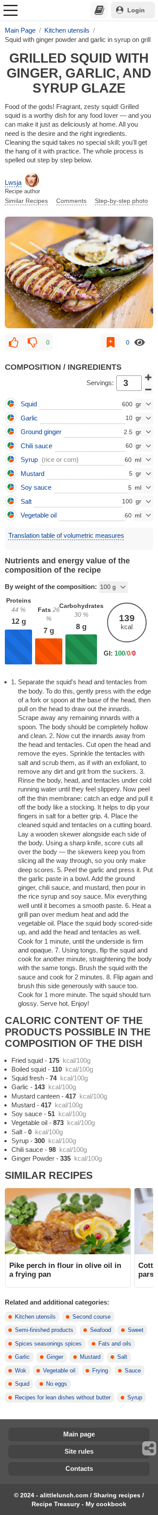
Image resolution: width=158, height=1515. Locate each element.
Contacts (79, 1468)
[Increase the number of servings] (148, 377)
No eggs (56, 1384)
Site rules (79, 1451)
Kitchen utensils (35, 1317)
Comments (71, 200)
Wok (20, 1371)
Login (136, 10)
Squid (22, 1384)
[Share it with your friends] (150, 1448)
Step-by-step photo (121, 200)
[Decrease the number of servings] (148, 389)
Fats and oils (114, 1344)
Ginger (55, 1357)
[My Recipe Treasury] (99, 10)
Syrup (134, 1398)
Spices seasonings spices (48, 1344)
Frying (100, 1371)
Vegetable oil (59, 1371)
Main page (79, 1434)
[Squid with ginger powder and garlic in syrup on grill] (79, 272)
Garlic (22, 1357)
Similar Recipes (26, 200)
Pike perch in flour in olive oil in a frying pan (65, 1269)
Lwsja (13, 182)
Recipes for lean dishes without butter (63, 1398)
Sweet (136, 1330)
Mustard (90, 1357)
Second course (91, 1317)
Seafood (100, 1330)
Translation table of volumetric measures (66, 535)
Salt (122, 1357)
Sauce (133, 1371)
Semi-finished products (44, 1330)
